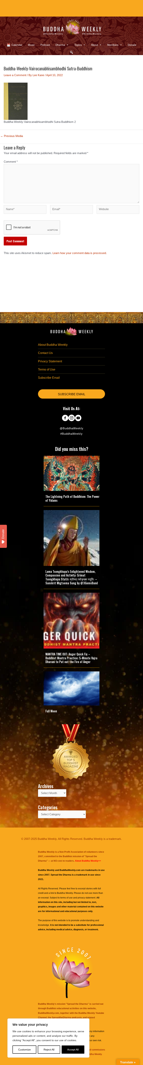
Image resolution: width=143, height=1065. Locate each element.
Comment (11, 161)
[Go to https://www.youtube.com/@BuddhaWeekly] (78, 418)
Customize (24, 1049)
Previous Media (11, 136)
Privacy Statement (50, 361)
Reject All (49, 1049)
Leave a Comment (15, 75)
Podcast (45, 44)
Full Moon (51, 711)
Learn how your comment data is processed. (80, 253)
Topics (78, 44)
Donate (132, 44)
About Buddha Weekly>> (88, 861)
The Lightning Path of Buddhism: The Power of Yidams (72, 498)
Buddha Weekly (65, 893)
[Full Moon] (71, 688)
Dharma (60, 44)
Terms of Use (46, 369)
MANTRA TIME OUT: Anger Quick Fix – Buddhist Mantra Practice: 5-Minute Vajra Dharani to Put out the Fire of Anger (71, 658)
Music (31, 44)
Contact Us (45, 353)
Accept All (73, 1049)
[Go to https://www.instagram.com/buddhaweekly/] (71, 418)
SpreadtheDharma (61, 1017)
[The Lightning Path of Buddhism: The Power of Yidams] (71, 473)
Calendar (17, 44)
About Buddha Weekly (53, 344)
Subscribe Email (49, 377)
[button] (71, 52)
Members (112, 44)
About (94, 44)
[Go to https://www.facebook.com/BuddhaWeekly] (65, 418)
